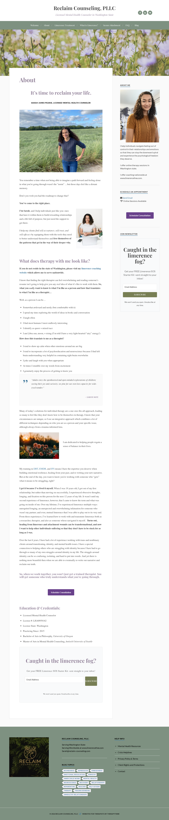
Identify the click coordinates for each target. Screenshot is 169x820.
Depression (83, 770)
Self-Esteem (94, 786)
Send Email (128, 198)
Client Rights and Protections (131, 765)
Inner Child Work (72, 778)
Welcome (34, 25)
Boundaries (69, 770)
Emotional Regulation (74, 774)
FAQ (127, 25)
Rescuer (82, 786)
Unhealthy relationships (75, 794)
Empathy (92, 774)
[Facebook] (140, 13)
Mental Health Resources (129, 746)
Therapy (67, 790)
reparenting (69, 786)
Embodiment (97, 770)
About (46, 25)
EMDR (42, 468)
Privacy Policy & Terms (128, 758)
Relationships (98, 782)
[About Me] (140, 116)
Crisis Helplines (125, 752)
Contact (121, 771)
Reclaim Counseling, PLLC (85, 8)
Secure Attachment (111, 25)
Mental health (90, 778)
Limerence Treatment (65, 25)
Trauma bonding (82, 790)
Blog (137, 25)
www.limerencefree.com (93, 748)
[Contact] (150, 13)
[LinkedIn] (145, 13)
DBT (36, 468)
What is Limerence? (89, 25)
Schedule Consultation (61, 592)
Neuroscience (70, 782)
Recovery (84, 782)
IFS (53, 468)
